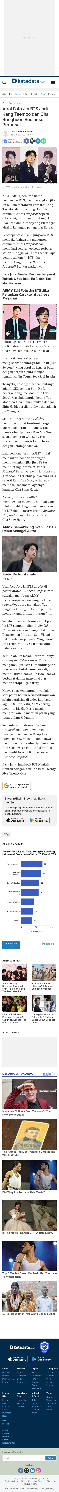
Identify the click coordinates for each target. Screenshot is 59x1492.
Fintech (35, 1379)
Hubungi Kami (30, 1484)
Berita (5, 1368)
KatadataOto (8, 1443)
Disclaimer (52, 1481)
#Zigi (6, 834)
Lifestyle (34, 94)
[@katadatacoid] (38, 1470)
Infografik (21, 1400)
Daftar (50, 1458)
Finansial (21, 1368)
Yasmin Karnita (24, 131)
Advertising (35, 1478)
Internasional (8, 1379)
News (49, 1397)
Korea (18, 94)
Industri (5, 1376)
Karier (45, 1478)
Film (25, 94)
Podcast (50, 1409)
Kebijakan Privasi (36, 1481)
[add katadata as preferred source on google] (29, 785)
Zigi (10, 103)
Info (4, 1420)
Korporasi (21, 1382)
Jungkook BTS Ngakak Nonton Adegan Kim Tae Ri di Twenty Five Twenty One (29, 768)
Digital (35, 1368)
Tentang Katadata (19, 1478)
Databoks (7, 1436)
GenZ (43, 94)
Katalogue (51, 1403)
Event (5, 1440)
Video (49, 1393)
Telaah (35, 1400)
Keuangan (53, 94)
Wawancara (37, 1406)
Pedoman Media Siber (15, 1481)
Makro (20, 1372)
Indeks (5, 1424)
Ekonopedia (52, 1368)
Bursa (19, 1379)
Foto (48, 1406)
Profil (48, 1379)
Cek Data (21, 1406)
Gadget (35, 1385)
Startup (35, 1382)
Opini (34, 1403)
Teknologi (36, 1388)
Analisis (20, 1403)
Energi (5, 1382)
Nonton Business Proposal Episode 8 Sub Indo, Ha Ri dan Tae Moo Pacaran (28, 278)
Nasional (6, 1372)
